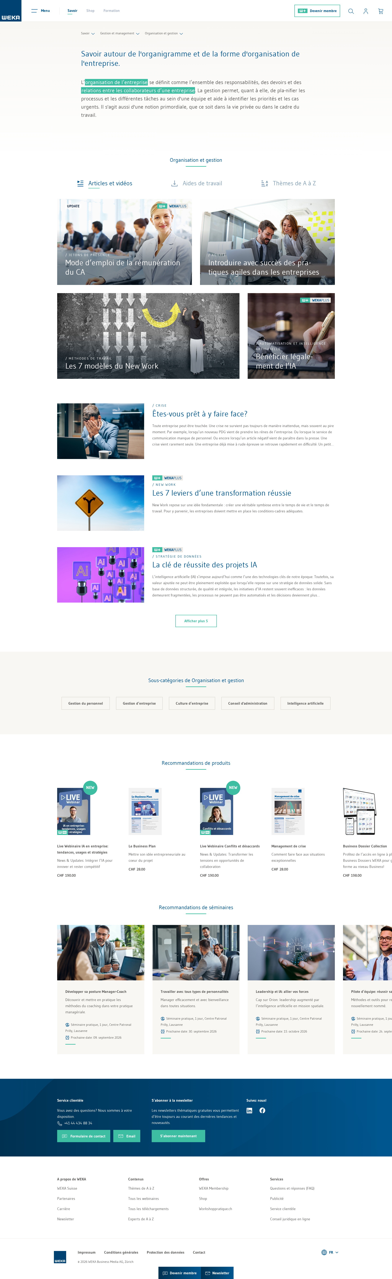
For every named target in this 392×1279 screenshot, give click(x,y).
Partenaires (66, 1198)
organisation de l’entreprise (116, 82)
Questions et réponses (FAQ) (292, 1188)
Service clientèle (283, 1209)
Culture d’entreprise (192, 703)
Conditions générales (121, 1252)
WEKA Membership (213, 1188)
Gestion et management (117, 33)
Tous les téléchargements (148, 1209)
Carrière (63, 1209)
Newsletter (65, 1219)
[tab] (104, 183)
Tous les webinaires (143, 1198)
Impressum (87, 1252)
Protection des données (165, 1252)
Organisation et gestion (161, 33)
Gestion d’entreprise (139, 703)
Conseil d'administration (247, 703)
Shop (90, 10)
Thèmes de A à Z (141, 1188)
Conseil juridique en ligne (290, 1219)
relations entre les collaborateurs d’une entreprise (138, 90)
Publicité (277, 1198)
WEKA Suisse (67, 1188)
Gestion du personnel (85, 703)
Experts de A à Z (141, 1219)
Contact (199, 1252)
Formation (112, 10)
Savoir (72, 10)
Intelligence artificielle (305, 703)
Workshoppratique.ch (215, 1209)
